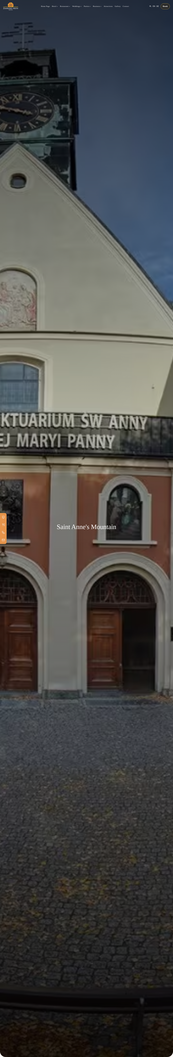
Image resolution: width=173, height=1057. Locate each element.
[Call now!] (3, 532)
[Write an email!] (3, 539)
